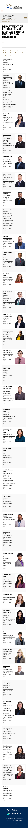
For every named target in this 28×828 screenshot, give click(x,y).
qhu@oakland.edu (7, 318)
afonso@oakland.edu (8, 64)
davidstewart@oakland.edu (9, 733)
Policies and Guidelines (18, 818)
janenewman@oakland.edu (9, 597)
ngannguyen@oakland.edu (9, 619)
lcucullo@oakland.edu (8, 223)
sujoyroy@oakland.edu (8, 689)
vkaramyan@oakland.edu (8, 398)
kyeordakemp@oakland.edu (9, 416)
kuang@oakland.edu (7, 457)
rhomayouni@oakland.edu (9, 302)
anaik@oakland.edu (7, 581)
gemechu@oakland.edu (8, 261)
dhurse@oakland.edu (7, 338)
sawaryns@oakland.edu (8, 715)
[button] (25, 18)
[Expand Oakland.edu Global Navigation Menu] (2, 11)
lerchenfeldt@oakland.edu (9, 483)
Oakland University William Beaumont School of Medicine (8, 16)
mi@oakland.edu (7, 562)
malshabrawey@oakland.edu (9, 104)
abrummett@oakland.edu (8, 181)
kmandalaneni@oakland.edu (9, 519)
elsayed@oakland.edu (8, 374)
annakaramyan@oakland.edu (9, 436)
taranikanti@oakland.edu (8, 753)
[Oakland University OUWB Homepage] (14, 6)
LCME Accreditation (9, 818)
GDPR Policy (9, 820)
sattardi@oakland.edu (8, 122)
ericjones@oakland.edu (8, 354)
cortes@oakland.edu (7, 199)
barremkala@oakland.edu (8, 145)
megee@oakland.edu (7, 540)
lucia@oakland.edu (7, 501)
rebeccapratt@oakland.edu (9, 637)
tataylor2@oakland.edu (8, 774)
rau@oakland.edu (7, 653)
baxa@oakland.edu (7, 161)
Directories (10, 18)
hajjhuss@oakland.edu (8, 279)
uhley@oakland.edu (7, 793)
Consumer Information (17, 820)
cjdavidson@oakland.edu (8, 241)
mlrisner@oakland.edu (8, 671)
